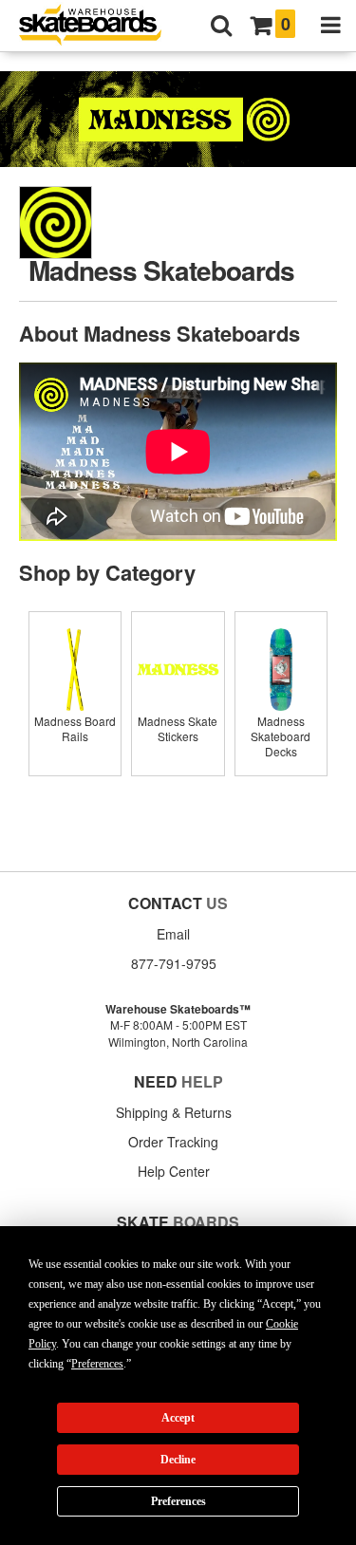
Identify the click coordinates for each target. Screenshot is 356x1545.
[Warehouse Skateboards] (99, 26)
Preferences (178, 1501)
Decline (178, 1459)
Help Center (174, 1171)
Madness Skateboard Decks (280, 736)
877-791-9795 (173, 963)
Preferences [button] (97, 1363)
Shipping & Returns (174, 1112)
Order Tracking (173, 1141)
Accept (178, 1417)
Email (173, 933)
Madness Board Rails (75, 728)
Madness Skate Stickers (177, 728)
